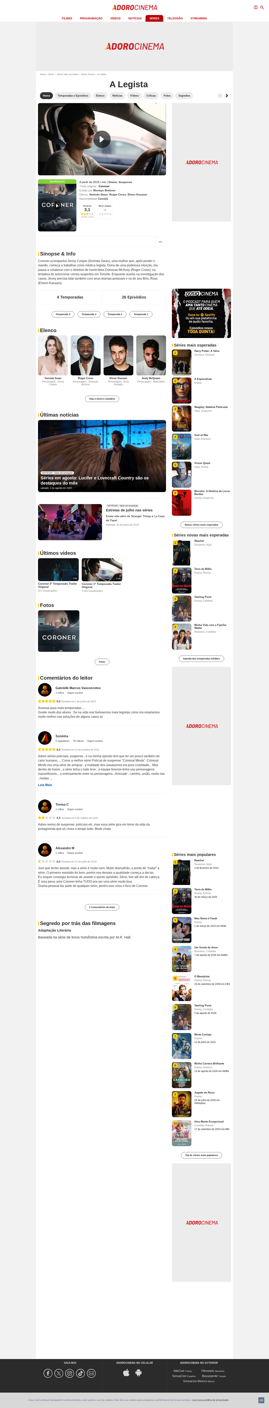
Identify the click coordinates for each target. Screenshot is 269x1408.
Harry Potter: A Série (206, 350)
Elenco (48, 330)
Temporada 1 (141, 314)
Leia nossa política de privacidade (210, 1400)
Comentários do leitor (66, 678)
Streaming (199, 18)
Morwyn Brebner (104, 190)
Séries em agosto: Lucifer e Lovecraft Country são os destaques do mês (95, 480)
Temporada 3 (89, 314)
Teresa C (62, 804)
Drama (113, 182)
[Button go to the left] (220, 95)
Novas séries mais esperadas (201, 524)
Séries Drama (87, 74)
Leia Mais (45, 785)
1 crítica (60, 692)
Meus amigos (105, 206)
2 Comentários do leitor (102, 907)
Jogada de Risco (204, 1092)
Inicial (42, 74)
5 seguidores (63, 741)
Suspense (125, 182)
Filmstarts (207, 1370)
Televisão (175, 18)
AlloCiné (178, 1370)
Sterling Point (202, 597)
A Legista (128, 84)
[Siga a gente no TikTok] (81, 1373)
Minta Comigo (202, 1034)
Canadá (103, 198)
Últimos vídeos (58, 553)
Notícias (135, 18)
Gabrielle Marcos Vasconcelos (78, 688)
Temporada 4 (63, 314)
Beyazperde (210, 1376)
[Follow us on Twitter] (59, 1373)
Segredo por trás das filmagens (78, 923)
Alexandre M (65, 848)
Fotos (47, 605)
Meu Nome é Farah (205, 918)
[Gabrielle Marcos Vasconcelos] (45, 690)
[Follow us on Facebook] (49, 1373)
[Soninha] (45, 738)
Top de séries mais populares (201, 1155)
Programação (91, 18)
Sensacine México (195, 1381)
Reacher (199, 540)
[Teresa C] (45, 806)
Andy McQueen (151, 378)
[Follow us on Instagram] (70, 1373)
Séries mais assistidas (67, 74)
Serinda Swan (98, 194)
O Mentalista (202, 976)
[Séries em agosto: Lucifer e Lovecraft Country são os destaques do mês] (102, 456)
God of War (201, 435)
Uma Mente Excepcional (209, 1121)
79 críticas (78, 741)
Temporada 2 (115, 314)
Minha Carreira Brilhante (209, 1063)
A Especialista (203, 379)
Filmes (67, 18)
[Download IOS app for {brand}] (128, 1372)
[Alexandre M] (45, 850)
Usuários (87, 206)
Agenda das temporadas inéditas (201, 658)
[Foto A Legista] (58, 631)
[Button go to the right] (226, 95)
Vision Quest (202, 463)
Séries (154, 18)
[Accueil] (134, 7)
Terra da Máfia (202, 568)
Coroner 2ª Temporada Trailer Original (57, 585)
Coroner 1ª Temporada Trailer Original (101, 585)
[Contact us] (92, 1373)
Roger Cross (117, 194)
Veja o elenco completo (102, 398)
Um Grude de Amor (206, 947)
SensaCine (179, 1376)
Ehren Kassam (137, 194)
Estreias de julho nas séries (129, 510)
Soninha (62, 736)
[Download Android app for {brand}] (140, 1372)
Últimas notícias (59, 415)
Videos (115, 18)
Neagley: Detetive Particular (211, 407)
